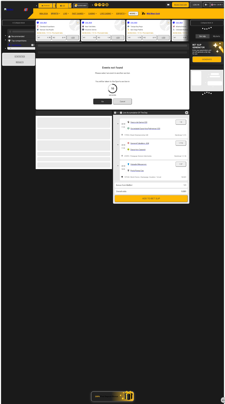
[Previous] (32, 44)
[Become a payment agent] (168, 4)
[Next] (121, 113)
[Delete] (186, 112)
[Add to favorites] (77, 22)
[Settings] (206, 4)
